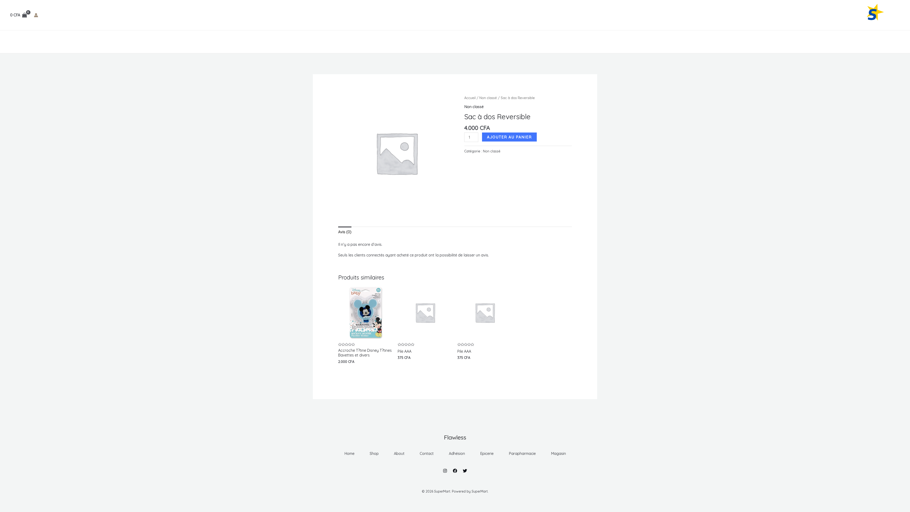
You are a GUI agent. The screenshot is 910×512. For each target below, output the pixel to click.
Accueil (470, 98)
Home (14, 41)
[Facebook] (455, 471)
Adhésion (94, 41)
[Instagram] (445, 471)
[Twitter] (465, 471)
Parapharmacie (154, 41)
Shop (31, 41)
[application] (105, 41)
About (49, 41)
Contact (70, 41)
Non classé (488, 98)
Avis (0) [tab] (344, 231)
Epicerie (121, 41)
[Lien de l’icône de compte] (36, 15)
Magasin (187, 41)
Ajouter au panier (509, 137)
